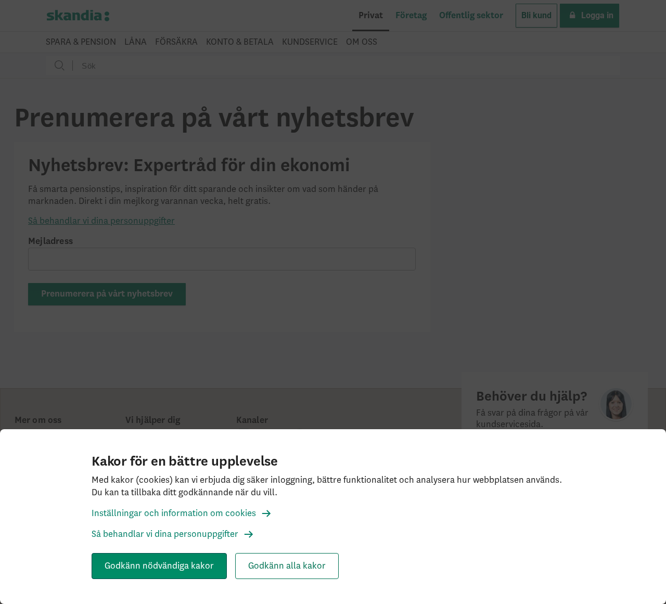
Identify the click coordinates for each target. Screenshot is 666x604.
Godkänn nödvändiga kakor (159, 566)
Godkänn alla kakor (287, 566)
